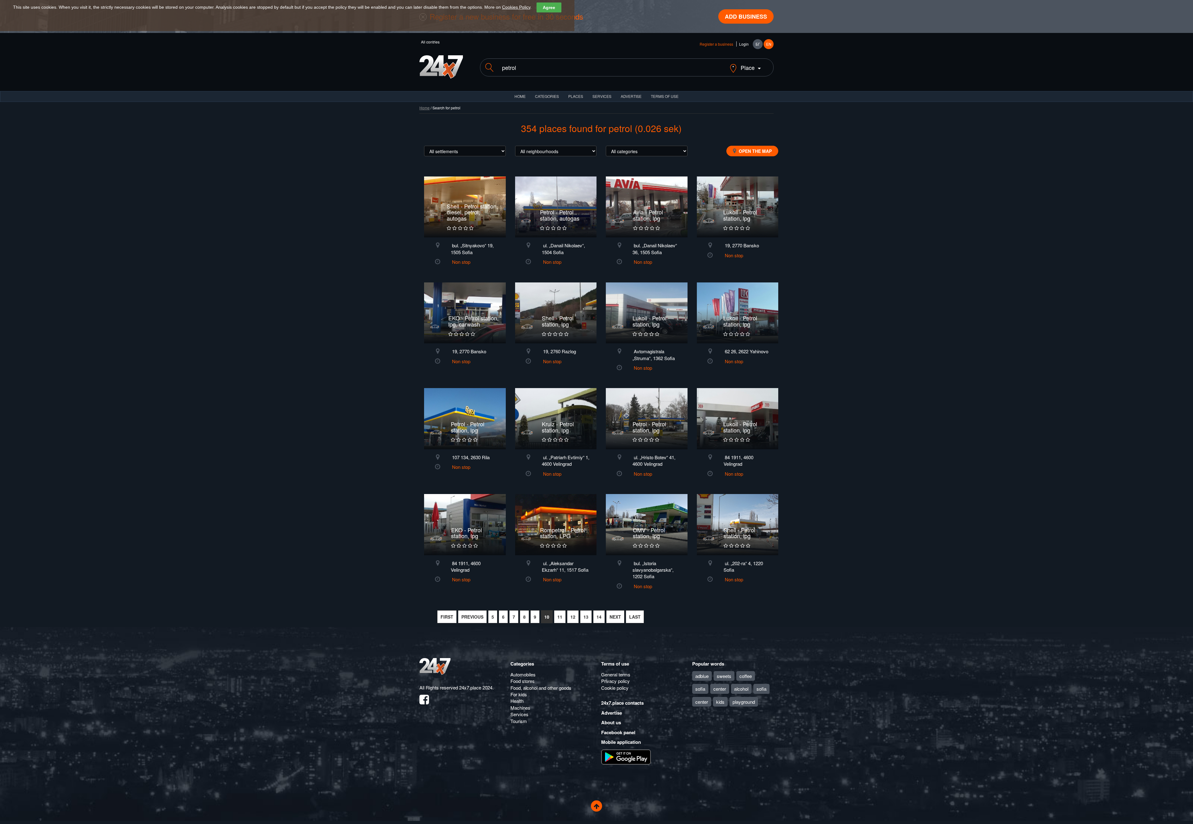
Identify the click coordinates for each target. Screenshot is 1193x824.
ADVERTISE (631, 96)
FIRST (447, 617)
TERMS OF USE (665, 96)
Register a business (716, 44)
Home (424, 107)
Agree (549, 7)
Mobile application (621, 742)
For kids (518, 694)
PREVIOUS (472, 617)
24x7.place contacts (622, 702)
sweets (724, 676)
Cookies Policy (516, 7)
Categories (522, 663)
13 (585, 617)
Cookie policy (614, 687)
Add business (746, 16)
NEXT (615, 617)
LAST (635, 617)
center (719, 688)
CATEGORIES (547, 96)
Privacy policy (615, 681)
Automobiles (523, 674)
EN (768, 44)
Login (744, 44)
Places (575, 96)
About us (611, 722)
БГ (758, 44)
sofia (700, 688)
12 (572, 617)
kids (720, 701)
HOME (520, 96)
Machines (520, 707)
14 (598, 617)
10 (546, 617)
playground (744, 701)
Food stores (522, 681)
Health (516, 701)
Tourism (518, 721)
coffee (745, 676)
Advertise (611, 712)
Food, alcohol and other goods (540, 687)
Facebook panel (618, 732)
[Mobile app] (626, 756)
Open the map (755, 151)
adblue (702, 676)
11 (559, 617)
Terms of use (615, 663)
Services (601, 96)
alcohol (741, 688)
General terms (615, 674)
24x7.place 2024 (475, 687)
